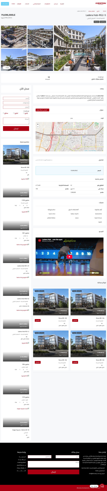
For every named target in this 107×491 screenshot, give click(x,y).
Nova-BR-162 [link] (100, 360)
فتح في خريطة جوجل (41, 110)
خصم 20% (96, 22)
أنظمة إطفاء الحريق (73, 209)
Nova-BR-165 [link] (63, 360)
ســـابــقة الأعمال (21, 465)
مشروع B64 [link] (25, 364)
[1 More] (14, 59)
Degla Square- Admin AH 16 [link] (20, 430)
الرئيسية (62, 4)
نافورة (100, 222)
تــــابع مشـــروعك (21, 468)
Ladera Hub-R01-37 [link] (23, 266)
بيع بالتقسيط (102, 22)
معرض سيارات (91, 11)
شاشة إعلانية (98, 214)
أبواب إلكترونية (98, 209)
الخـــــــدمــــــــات (21, 471)
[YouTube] (10, 488)
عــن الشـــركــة (22, 460)
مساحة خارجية (98, 218)
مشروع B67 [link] (25, 233)
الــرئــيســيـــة (22, 457)
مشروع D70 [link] (25, 397)
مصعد (76, 218)
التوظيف (19, 4)
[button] (70, 134)
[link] (88, 302)
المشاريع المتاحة (21, 462)
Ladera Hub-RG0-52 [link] (23, 298)
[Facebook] (22, 488)
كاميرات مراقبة (74, 214)
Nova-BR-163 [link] (63, 318)
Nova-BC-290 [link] (25, 167)
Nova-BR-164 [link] (100, 318)
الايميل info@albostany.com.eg (96, 473)
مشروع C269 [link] (25, 200)
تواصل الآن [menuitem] (5, 4)
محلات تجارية (52, 214)
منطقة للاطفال (51, 218)
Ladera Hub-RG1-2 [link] (23, 331)
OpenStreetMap (92, 150)
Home (104, 11)
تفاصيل (75, 320)
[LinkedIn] (13, 488)
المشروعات (47, 4)
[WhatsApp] (8, 488)
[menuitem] (12, 4)
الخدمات (27, 4)
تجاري (98, 11)
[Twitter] (19, 488)
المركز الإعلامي (37, 4)
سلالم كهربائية (51, 209)
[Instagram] (16, 488)
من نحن (56, 4)
